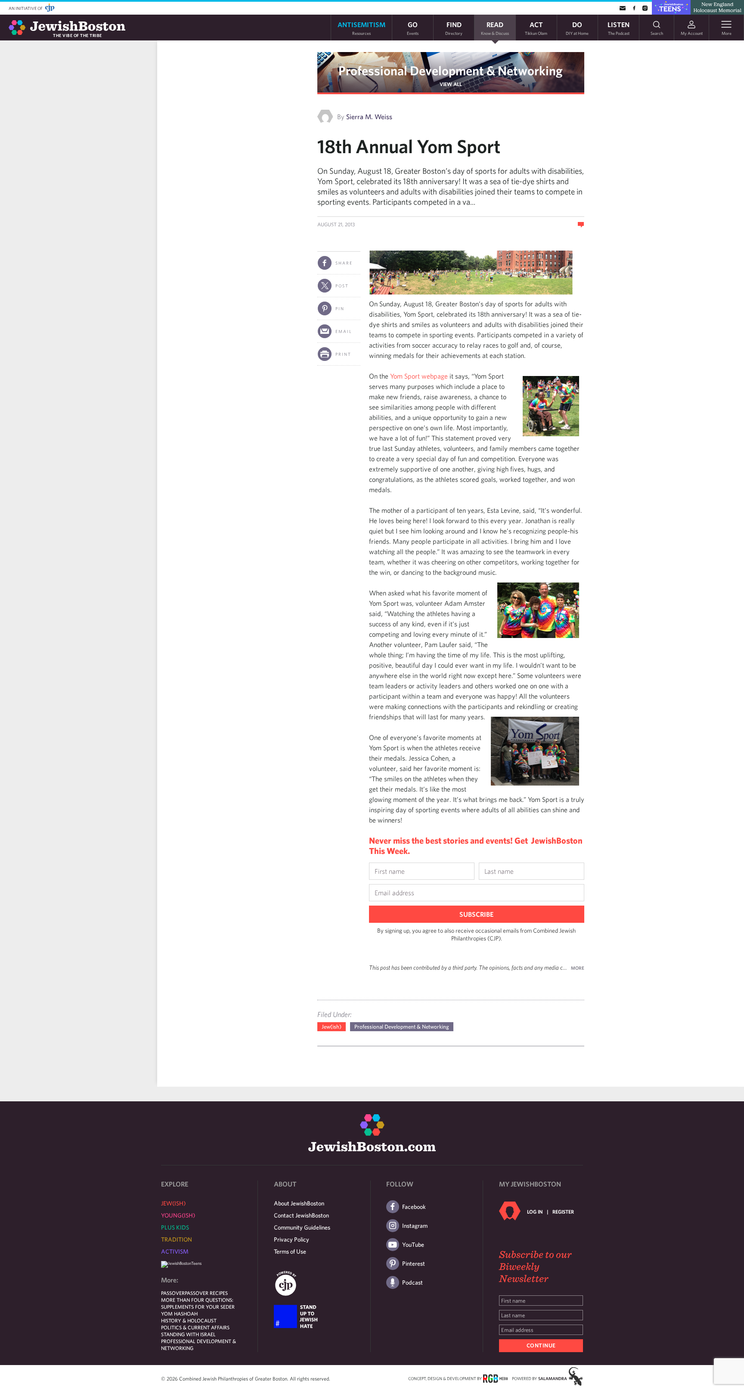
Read (495, 28)
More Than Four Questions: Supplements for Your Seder (198, 1303)
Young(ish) (178, 1215)
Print (343, 354)
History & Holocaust (189, 1320)
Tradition (176, 1239)
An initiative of (26, 8)
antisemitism (361, 28)
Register (563, 1211)
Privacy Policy (291, 1239)
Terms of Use (290, 1251)
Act (536, 28)
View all (451, 84)
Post (342, 285)
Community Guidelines (302, 1227)
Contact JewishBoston (301, 1215)
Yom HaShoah (179, 1313)
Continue (541, 1345)
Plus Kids (175, 1227)
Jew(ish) (331, 1026)
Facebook (414, 1206)
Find (453, 28)
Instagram (415, 1225)
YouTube (413, 1244)
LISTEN (618, 28)
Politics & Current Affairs (195, 1327)
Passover (173, 1293)
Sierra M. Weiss (369, 116)
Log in (534, 1211)
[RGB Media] (495, 1378)
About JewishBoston (299, 1203)
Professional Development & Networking (450, 70)
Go (412, 28)
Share (344, 262)
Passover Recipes (206, 1293)
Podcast (412, 1282)
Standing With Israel (188, 1334)
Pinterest (413, 1263)
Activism (175, 1251)
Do (577, 28)
